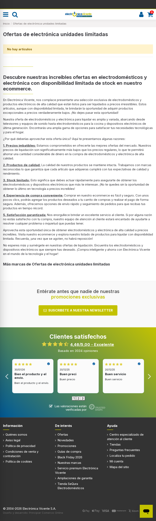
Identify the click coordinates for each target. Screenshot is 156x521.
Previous (7, 376)
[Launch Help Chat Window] (146, 511)
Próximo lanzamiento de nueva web (78, 4)
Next (149, 376)
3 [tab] (82, 398)
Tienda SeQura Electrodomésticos (70, 486)
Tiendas (115, 444)
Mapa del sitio (119, 467)
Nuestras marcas (69, 463)
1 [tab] (74, 398)
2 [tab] (78, 398)
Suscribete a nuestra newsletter (80, 310)
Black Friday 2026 (69, 457)
